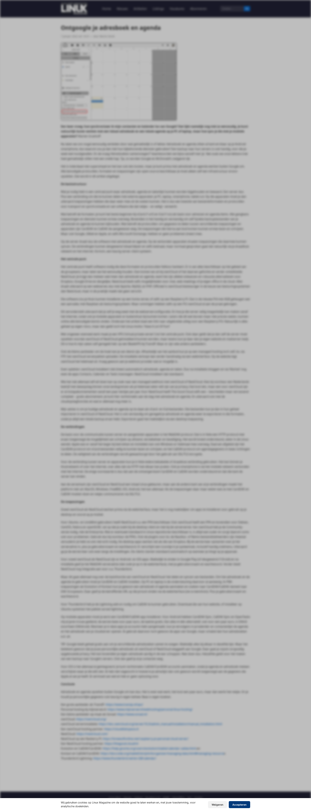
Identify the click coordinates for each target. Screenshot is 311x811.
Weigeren (217, 804)
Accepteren (239, 804)
